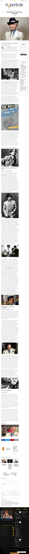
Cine (25, 69)
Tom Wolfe (8, 46)
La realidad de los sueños (4, 465)
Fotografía (21, 77)
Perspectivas (22, 85)
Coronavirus (22, 72)
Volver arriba (26, 549)
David (14, 275)
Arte (26, 66)
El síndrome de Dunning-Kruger (4, 527)
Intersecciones (23, 79)
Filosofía (24, 76)
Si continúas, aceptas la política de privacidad (23, 52)
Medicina (21, 81)
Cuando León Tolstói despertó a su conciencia (16, 465)
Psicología (25, 87)
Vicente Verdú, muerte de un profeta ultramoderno (15, 447)
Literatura (14, 10)
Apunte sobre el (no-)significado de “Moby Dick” (17, 526)
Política (21, 87)
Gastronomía (25, 77)
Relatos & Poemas (23, 89)
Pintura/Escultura (22, 86)
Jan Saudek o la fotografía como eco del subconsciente (4, 533)
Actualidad (22, 64)
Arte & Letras (11, 10)
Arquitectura (22, 66)
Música (21, 83)
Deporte (25, 72)
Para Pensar (22, 84)
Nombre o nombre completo (23, 46)
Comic (21, 70)
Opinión (24, 83)
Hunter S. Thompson (9, 267)
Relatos (21, 88)
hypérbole (15, 15)
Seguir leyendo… (3, 423)
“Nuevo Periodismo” (4, 174)
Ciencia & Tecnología (23, 69)
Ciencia (21, 68)
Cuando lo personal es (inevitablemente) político (13, 474)
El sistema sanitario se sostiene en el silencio (5, 531)
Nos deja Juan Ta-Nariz (18, 514)
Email (21, 49)
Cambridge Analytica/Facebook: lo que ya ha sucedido (6, 474)
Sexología (25, 89)
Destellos (22, 73)
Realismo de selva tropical (17, 543)
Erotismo (21, 76)
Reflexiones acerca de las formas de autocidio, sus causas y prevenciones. (10, 466)
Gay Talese (8, 289)
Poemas (25, 86)
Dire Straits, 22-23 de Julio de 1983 (4, 535)
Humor (21, 78)
